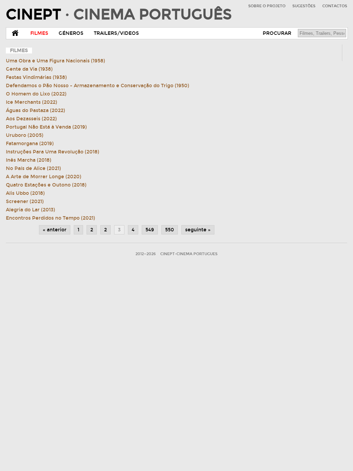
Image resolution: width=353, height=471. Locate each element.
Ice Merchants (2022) (31, 102)
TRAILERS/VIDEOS (116, 33)
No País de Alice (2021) (33, 168)
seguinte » (198, 230)
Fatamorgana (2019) (30, 144)
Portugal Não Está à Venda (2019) (46, 127)
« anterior (55, 230)
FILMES (39, 33)
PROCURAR (277, 33)
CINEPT (119, 14)
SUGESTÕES (303, 6)
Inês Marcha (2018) (28, 160)
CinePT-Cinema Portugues (189, 254)
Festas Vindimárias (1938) (36, 77)
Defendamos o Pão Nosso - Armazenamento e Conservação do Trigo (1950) (97, 86)
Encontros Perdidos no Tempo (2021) (50, 218)
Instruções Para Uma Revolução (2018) (52, 152)
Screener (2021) (25, 201)
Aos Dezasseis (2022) (31, 119)
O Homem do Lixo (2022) (36, 94)
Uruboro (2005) (24, 135)
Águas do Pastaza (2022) (35, 110)
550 (169, 230)
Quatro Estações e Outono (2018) (46, 185)
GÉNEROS (71, 33)
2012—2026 (145, 254)
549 (149, 230)
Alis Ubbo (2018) (25, 193)
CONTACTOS (334, 6)
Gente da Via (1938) (29, 69)
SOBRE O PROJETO (266, 6)
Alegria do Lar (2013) (30, 210)
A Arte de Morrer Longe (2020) (43, 177)
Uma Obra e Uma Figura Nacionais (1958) (55, 61)
